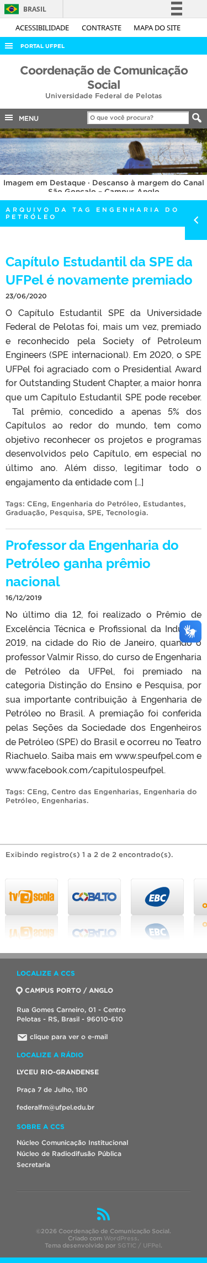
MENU (26, 118)
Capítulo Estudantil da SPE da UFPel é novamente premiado (99, 269)
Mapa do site (157, 28)
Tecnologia (126, 513)
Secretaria (33, 1164)
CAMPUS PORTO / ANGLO (69, 990)
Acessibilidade (43, 28)
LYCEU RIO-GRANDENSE (58, 1071)
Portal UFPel (42, 46)
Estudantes (163, 504)
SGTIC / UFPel (139, 1245)
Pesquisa (66, 513)
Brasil (23, 9)
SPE (94, 513)
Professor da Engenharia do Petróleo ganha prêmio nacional (92, 562)
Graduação (25, 513)
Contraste (102, 28)
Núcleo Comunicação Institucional (72, 1142)
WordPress (120, 1238)
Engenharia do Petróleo (95, 504)
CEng (37, 504)
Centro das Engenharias (95, 792)
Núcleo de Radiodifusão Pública (69, 1153)
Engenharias (64, 800)
